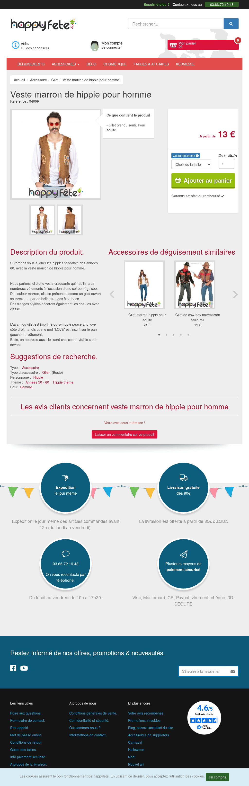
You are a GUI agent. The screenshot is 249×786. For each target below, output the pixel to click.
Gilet (45, 372)
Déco (91, 64)
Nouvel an (136, 764)
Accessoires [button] (64, 64)
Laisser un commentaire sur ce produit (124, 434)
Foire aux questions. (26, 713)
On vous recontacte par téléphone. (66, 577)
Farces (151, 64)
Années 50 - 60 (37, 382)
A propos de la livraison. (28, 764)
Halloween (136, 749)
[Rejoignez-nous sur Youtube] (24, 668)
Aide (24, 43)
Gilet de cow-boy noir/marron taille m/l (197, 317)
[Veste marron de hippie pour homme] (42, 220)
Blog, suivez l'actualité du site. (151, 727)
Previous (112, 294)
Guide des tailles (184, 155)
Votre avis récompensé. (146, 713)
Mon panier (208, 44)
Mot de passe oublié (25, 734)
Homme (26, 386)
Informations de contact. (88, 734)
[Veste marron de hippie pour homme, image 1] (70, 220)
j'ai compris (217, 777)
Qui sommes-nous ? (84, 727)
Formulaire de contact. (27, 720)
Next (235, 294)
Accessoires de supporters (148, 734)
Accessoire (30, 367)
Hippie (38, 377)
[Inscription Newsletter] (232, 671)
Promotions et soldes (144, 720)
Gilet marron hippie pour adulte (147, 317)
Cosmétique (115, 64)
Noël (131, 756)
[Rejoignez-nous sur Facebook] (13, 668)
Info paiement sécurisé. (28, 756)
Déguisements (31, 64)
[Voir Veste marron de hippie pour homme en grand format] (56, 153)
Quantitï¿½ (227, 155)
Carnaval (135, 742)
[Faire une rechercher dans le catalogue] (231, 23)
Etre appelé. (19, 727)
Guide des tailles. (23, 749)
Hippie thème (63, 382)
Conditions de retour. (26, 742)
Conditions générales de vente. (93, 713)
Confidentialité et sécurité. (89, 720)
